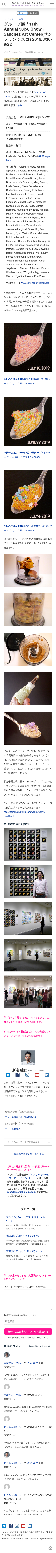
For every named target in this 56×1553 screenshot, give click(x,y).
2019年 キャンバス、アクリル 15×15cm (27, 381)
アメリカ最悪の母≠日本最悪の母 (21, 1117)
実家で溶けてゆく (13, 1363)
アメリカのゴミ (12, 1128)
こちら (18, 105)
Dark (35, 13)
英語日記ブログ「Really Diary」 (23, 1235)
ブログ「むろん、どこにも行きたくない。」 (25, 1218)
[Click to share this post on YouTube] (37, 1074)
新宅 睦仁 (28, 1069)
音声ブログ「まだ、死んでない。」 (24, 1251)
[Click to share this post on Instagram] (28, 1074)
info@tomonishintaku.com (21, 1192)
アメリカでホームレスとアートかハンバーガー (28, 1176)
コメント (25, 1286)
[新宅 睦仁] (28, 1057)
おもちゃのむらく (13, 1427)
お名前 (21, 1315)
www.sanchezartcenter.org (35, 282)
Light (24, 13)
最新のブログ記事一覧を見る (28, 1154)
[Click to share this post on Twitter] (8, 1074)
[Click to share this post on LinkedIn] (47, 1074)
